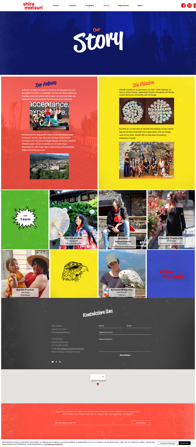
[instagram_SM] (189, 5)
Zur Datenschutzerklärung (53, 444)
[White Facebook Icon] (56, 362)
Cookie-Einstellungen (167, 443)
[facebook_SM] (183, 5)
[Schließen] (193, 443)
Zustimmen (185, 443)
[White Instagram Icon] (60, 362)
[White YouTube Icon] (52, 362)
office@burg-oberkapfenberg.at (70, 348)
